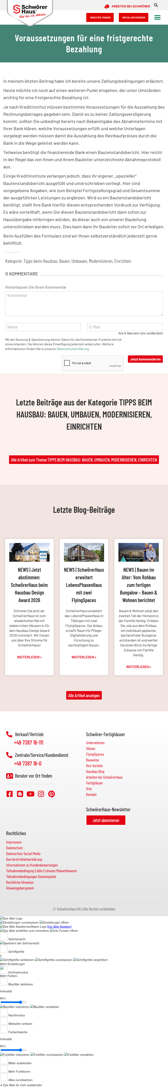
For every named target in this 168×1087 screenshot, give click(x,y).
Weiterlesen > (29, 657)
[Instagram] (40, 793)
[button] (155, 5)
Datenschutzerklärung (73, 349)
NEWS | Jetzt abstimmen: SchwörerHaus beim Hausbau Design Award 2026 (29, 584)
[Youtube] (30, 793)
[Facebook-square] (9, 793)
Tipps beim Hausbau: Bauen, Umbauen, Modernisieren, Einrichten (77, 261)
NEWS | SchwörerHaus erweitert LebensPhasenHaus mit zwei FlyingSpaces (84, 584)
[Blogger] (20, 793)
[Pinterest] (51, 793)
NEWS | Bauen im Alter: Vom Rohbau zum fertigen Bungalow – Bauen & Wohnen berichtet (138, 584)
